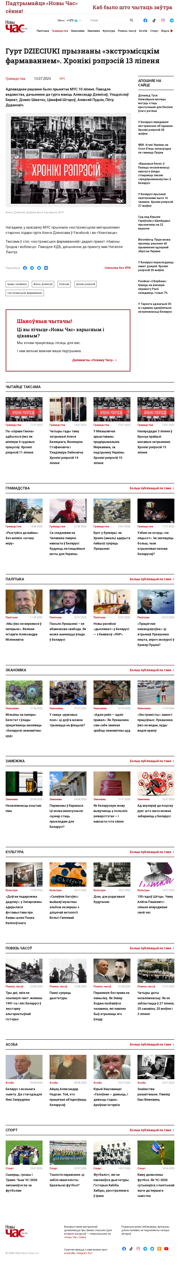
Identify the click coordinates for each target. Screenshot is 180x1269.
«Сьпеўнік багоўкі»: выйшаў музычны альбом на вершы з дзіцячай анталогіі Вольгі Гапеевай (64, 907)
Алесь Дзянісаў (43, 284)
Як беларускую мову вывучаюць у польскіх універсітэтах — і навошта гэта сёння (110, 813)
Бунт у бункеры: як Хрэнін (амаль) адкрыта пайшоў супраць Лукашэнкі (112, 540)
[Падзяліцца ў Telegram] (32, 268)
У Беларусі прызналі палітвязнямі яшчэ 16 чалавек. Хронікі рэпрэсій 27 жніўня (155, 199)
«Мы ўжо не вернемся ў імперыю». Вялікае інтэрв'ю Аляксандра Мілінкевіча (23, 631)
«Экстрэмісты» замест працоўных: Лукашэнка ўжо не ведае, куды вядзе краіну (155, 722)
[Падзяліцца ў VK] (46, 268)
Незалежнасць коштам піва (23, 808)
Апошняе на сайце (149, 83)
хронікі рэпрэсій (85, 284)
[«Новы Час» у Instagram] (163, 20)
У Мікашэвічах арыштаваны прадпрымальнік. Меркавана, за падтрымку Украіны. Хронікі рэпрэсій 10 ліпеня (109, 447)
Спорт (154, 30)
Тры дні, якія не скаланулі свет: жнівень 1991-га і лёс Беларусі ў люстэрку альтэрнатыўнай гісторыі (24, 1006)
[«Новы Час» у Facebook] (145, 20)
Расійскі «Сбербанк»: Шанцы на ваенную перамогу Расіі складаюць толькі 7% (153, 287)
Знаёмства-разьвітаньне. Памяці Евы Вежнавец (153, 1094)
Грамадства (60, 30)
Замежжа (93, 30)
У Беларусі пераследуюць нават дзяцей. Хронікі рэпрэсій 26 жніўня (156, 266)
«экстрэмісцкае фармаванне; (24, 293)
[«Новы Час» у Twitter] (152, 1248)
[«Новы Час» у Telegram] (171, 20)
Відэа (165, 30)
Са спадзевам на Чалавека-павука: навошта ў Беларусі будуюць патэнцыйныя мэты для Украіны (67, 543)
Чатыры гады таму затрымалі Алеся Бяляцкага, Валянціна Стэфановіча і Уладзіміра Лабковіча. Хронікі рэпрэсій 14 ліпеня (67, 447)
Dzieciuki (64, 284)
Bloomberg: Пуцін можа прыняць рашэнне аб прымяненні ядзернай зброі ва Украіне (154, 245)
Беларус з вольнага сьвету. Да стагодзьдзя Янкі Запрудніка (24, 1094)
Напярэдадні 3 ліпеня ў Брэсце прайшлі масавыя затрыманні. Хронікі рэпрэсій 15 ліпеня (154, 441)
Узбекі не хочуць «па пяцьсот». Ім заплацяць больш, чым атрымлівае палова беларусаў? (155, 543)
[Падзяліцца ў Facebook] (25, 268)
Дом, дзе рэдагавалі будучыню (109, 899)
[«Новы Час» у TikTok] (154, 20)
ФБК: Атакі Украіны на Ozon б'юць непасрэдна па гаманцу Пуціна (154, 148)
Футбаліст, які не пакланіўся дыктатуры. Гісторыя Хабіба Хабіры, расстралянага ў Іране (112, 1185)
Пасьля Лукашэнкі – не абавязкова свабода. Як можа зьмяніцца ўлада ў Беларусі (68, 631)
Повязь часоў (127, 30)
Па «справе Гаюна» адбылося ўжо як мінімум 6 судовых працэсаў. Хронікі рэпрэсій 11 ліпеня (20, 441)
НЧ (62, 78)
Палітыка (43, 30)
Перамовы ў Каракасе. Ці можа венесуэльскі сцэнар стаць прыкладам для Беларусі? (67, 816)
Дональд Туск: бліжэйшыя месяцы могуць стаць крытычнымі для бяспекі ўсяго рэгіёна (155, 103)
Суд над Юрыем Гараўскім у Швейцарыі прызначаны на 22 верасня (154, 222)
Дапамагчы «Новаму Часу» (93, 360)
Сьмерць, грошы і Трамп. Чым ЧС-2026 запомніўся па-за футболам (21, 1182)
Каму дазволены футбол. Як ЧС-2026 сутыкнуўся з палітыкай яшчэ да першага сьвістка (155, 1185)
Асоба (143, 30)
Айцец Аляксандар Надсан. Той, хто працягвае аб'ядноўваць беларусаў (68, 1097)
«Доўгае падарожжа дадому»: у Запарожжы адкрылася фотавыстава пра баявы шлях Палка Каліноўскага (24, 910)
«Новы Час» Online (75, 1237)
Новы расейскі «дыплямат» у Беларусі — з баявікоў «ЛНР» (111, 629)
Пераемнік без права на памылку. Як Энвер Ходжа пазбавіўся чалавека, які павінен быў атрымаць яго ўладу (111, 1006)
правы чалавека (17, 284)
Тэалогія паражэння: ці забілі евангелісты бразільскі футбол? (67, 1180)
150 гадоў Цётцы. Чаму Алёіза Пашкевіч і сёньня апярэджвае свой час (155, 904)
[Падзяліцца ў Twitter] (39, 268)
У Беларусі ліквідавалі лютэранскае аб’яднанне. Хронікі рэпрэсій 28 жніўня (155, 127)
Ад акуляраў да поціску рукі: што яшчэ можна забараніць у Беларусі (155, 811)
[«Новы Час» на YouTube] (166, 1248)
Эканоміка (78, 30)
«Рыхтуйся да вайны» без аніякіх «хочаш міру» (22, 538)
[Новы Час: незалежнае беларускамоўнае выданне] (17, 25)
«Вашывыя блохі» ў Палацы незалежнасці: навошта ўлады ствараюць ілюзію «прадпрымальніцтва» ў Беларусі (154, 173)
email (67, 1253)
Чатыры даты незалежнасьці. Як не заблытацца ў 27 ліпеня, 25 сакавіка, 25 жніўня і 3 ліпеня (155, 1003)
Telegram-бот (84, 1253)
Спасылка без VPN (117, 267)
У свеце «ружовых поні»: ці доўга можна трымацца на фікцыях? (67, 720)
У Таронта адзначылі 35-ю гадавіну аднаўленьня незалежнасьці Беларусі (155, 307)
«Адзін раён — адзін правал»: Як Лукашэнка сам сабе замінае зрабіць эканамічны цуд (112, 722)
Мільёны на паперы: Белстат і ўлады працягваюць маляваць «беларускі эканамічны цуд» (24, 725)
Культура (109, 30)
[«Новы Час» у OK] (159, 1248)
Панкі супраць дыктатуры (60, 995)
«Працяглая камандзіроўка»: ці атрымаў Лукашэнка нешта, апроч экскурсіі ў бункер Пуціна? (155, 634)
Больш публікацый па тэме (150, 488)
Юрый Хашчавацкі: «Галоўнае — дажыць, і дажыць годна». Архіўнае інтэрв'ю (111, 1097)
